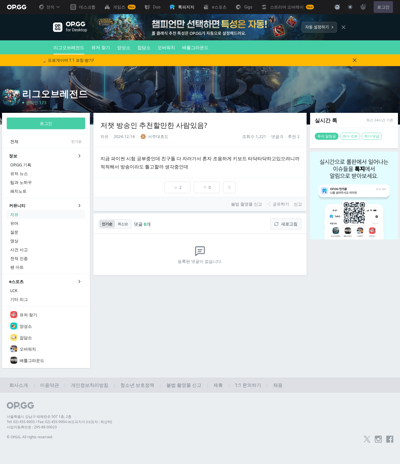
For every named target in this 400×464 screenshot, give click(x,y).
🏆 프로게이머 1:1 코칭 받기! (68, 60)
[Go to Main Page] (16, 7)
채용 (278, 385)
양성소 (123, 47)
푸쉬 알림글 (326, 136)
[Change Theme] (350, 7)
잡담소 (144, 47)
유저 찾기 (100, 47)
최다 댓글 (371, 136)
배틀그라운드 (195, 47)
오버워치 (166, 47)
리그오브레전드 (69, 47)
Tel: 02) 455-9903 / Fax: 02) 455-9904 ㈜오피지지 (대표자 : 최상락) (59, 421)
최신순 (123, 223)
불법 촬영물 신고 (183, 385)
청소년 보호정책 (137, 385)
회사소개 (18, 385)
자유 (104, 136)
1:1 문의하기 (248, 385)
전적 (50, 7)
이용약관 (49, 385)
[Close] (343, 27)
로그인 (383, 7)
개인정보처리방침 (89, 385)
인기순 (107, 223)
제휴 (218, 385)
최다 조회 (350, 136)
